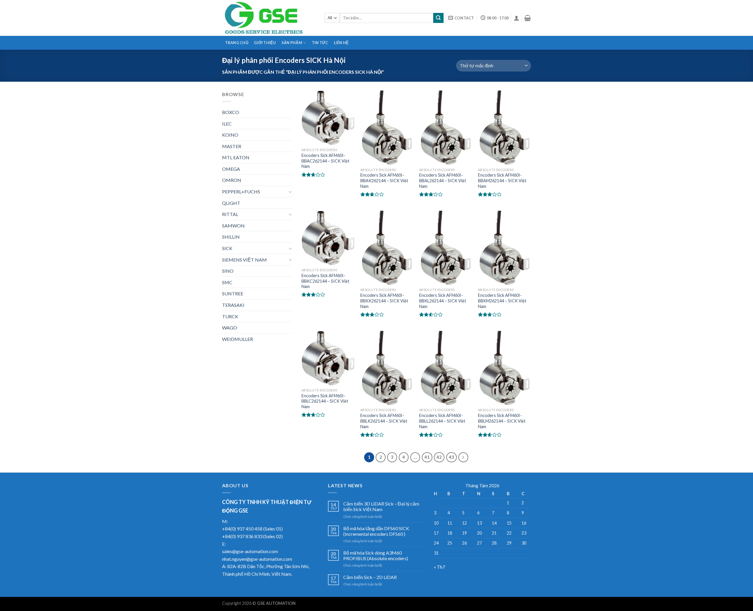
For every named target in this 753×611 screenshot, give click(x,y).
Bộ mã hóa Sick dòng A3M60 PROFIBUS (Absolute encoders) (375, 555)
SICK (227, 248)
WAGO (229, 327)
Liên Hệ (341, 42)
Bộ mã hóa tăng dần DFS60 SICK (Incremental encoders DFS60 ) (376, 531)
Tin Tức (320, 42)
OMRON (231, 180)
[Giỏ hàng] (527, 17)
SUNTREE (232, 293)
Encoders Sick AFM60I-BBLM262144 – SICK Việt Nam (502, 421)
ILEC (227, 123)
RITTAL (230, 214)
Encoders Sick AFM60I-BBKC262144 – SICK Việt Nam (325, 281)
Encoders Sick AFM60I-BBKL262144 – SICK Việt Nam (442, 301)
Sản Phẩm (291, 42)
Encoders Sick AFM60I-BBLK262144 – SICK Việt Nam (383, 421)
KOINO (230, 135)
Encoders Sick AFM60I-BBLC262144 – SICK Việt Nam (324, 401)
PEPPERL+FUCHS (241, 191)
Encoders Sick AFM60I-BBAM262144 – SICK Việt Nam (502, 180)
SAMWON (233, 225)
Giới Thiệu (265, 42)
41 (427, 457)
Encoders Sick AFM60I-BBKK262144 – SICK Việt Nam (384, 301)
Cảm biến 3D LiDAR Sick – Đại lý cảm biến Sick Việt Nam (381, 506)
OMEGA (231, 169)
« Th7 (439, 567)
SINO (228, 271)
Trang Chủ (236, 42)
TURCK (230, 316)
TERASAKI (233, 305)
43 (451, 457)
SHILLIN (231, 237)
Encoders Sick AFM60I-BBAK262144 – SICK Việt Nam (384, 180)
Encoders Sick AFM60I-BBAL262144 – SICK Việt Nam (442, 180)
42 (439, 457)
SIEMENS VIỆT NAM (244, 259)
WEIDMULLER (237, 339)
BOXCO (230, 112)
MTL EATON (235, 157)
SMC (227, 282)
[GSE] (269, 18)
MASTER (231, 146)
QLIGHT (231, 203)
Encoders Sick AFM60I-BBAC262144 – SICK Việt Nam (325, 161)
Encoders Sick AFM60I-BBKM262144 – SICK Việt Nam (502, 301)
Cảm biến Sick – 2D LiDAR (370, 577)
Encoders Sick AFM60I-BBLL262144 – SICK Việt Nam (442, 421)
